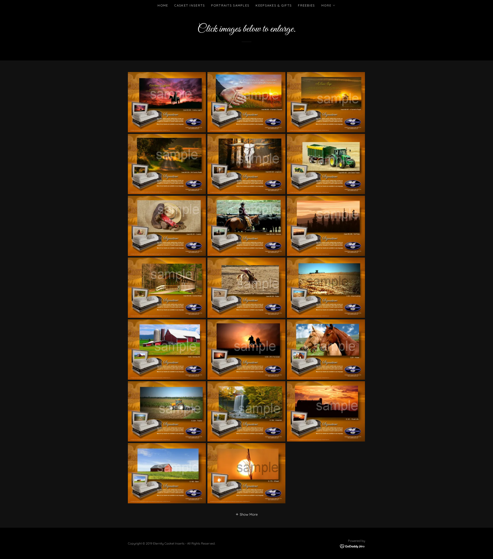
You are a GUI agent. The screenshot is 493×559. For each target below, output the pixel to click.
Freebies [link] (306, 5)
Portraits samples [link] (230, 5)
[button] (328, 5)
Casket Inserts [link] (189, 5)
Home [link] (163, 5)
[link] (352, 546)
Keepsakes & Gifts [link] (274, 5)
